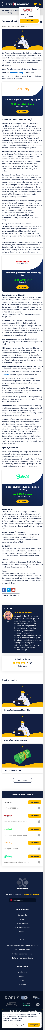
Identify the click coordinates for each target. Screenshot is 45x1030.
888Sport (22, 976)
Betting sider (7, 10)
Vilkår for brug (22, 923)
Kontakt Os (22, 915)
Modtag (29, 20)
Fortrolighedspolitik (22, 927)
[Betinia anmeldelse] (39, 862)
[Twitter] (9, 590)
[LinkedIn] (8, 622)
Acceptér (34, 1025)
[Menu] (4, 4)
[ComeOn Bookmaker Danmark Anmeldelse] (39, 835)
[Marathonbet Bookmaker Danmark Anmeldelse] (39, 821)
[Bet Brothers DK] (20, 4)
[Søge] (40, 4)
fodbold (5, 375)
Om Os (22, 919)
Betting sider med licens (22, 954)
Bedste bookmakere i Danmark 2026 (22, 945)
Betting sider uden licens (22, 958)
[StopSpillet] (36, 998)
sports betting (16, 73)
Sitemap (22, 931)
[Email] (13, 590)
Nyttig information (11, 595)
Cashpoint (22, 972)
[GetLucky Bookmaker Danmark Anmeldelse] (39, 849)
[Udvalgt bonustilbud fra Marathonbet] (35, 4)
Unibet (22, 980)
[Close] (39, 1013)
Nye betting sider (22, 950)
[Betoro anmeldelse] (39, 808)
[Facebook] (4, 590)
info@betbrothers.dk (30, 894)
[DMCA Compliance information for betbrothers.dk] (11, 1004)
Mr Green (22, 984)
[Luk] (37, 9)
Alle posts (22, 780)
